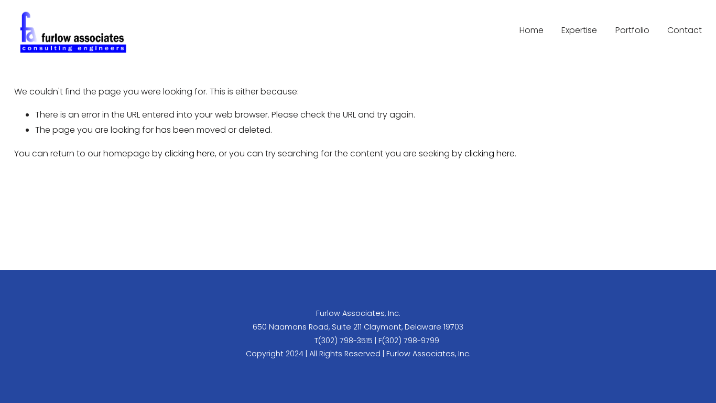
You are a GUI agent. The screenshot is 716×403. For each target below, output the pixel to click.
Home (531, 30)
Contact (684, 30)
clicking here (190, 153)
